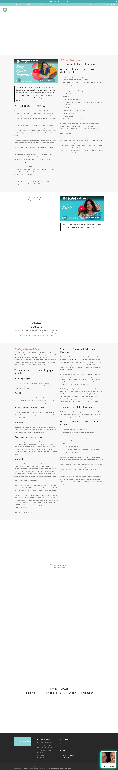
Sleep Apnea (19, 697)
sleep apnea (24, 162)
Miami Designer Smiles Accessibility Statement (67, 757)
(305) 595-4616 (64, 743)
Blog (69, 9)
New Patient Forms (21, 4)
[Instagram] (10, 4)
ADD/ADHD (75, 359)
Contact (75, 9)
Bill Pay (30, 4)
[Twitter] (19, 752)
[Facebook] (3, 4)
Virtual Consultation (39, 4)
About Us (63, 9)
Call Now (65, 1)
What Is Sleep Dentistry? (22, 719)
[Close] (116, 1)
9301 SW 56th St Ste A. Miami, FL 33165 (105, 4)
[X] (7, 4)
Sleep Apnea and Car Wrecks (24, 710)
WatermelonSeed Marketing (62, 768)
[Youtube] (13, 4)
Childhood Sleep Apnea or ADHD (26, 700)
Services (47, 9)
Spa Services (55, 9)
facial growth (87, 457)
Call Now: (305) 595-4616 (107, 9)
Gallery (40, 9)
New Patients (33, 9)
